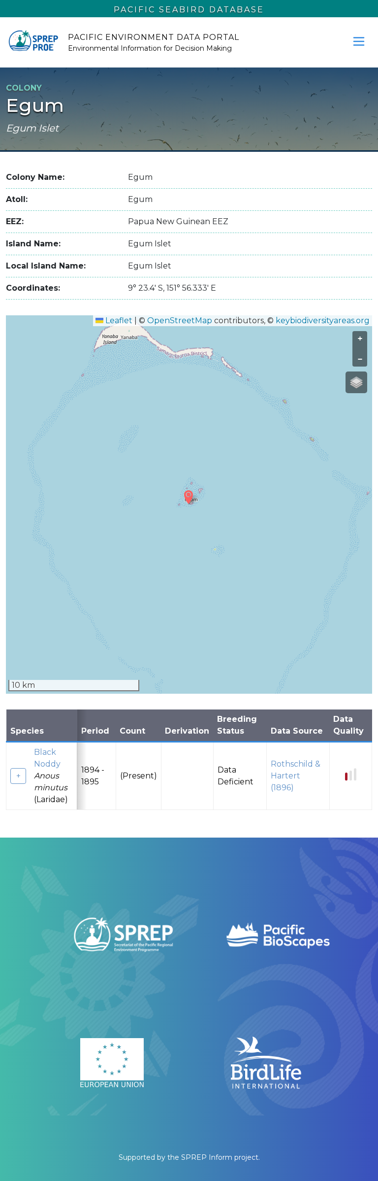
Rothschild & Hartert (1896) (295, 775)
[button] (188, 497)
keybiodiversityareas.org (323, 320)
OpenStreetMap (179, 320)
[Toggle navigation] (359, 41)
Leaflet (117, 320)
